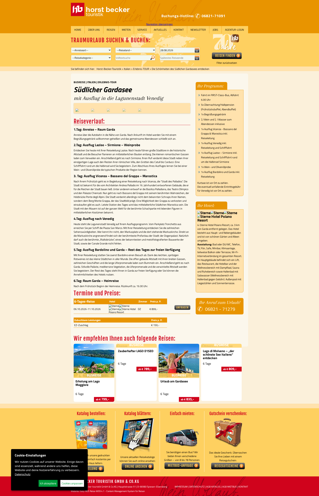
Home (77, 30)
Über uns (94, 30)
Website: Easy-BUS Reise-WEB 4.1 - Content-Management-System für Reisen (108, 491)
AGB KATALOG (213, 486)
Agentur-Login (234, 30)
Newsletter (198, 30)
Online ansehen (136, 466)
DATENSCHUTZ (197, 486)
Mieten (126, 30)
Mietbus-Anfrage (180, 466)
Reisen (111, 30)
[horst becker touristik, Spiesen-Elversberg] (100, 15)
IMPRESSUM (181, 486)
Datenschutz (22, 474)
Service (142, 30)
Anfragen (182, 307)
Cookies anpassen (72, 483)
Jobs (215, 30)
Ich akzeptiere (48, 483)
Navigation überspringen (159, 24)
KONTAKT (243, 486)
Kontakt (179, 30)
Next (191, 104)
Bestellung (89, 469)
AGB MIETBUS (229, 486)
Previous (72, 104)
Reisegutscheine (226, 466)
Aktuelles (160, 30)
